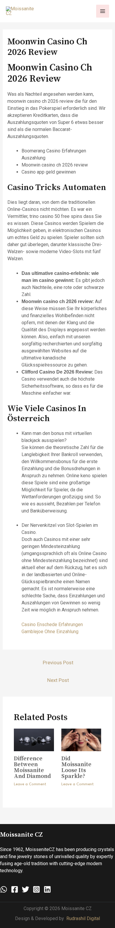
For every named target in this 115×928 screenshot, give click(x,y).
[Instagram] (36, 889)
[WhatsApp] (3, 889)
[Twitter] (25, 889)
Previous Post (58, 662)
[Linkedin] (47, 889)
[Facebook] (14, 889)
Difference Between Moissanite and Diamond (32, 767)
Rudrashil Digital (83, 918)
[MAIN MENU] (102, 11)
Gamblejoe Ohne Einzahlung (50, 631)
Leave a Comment (30, 784)
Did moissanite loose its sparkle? (76, 767)
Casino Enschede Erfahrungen (52, 624)
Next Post (58, 680)
